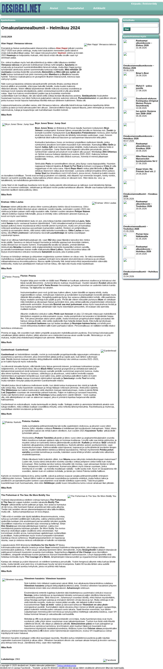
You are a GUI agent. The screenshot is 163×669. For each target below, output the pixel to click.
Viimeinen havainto (34, 585)
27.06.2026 (146, 160)
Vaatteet (62, 53)
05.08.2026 (146, 113)
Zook (109, 130)
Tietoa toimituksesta (66, 665)
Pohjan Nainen (82, 211)
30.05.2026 (144, 205)
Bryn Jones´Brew (44, 128)
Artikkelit (99, 8)
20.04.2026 (144, 250)
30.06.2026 (144, 147)
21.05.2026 (135, 228)
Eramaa (5, 206)
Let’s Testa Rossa (48, 285)
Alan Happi (62, 48)
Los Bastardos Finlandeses (80, 133)
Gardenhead (7, 354)
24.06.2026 (145, 171)
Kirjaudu (136, 3)
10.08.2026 (147, 103)
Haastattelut (75, 8)
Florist (63, 280)
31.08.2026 (144, 44)
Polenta (57, 428)
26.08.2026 (142, 74)
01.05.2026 (142, 236)
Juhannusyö (73, 588)
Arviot (54, 8)
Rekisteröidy (150, 3)
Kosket (102, 283)
